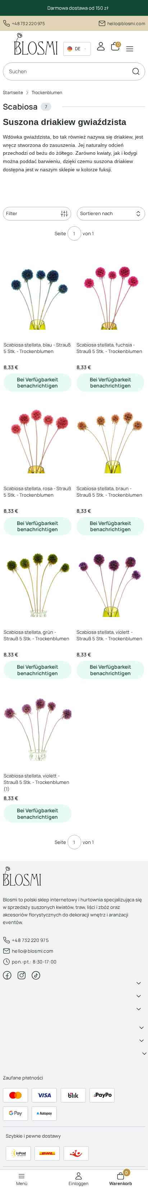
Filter (11, 213)
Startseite (13, 92)
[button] (135, 71)
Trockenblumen (47, 92)
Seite (60, 233)
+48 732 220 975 (28, 23)
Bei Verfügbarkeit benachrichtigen (37, 382)
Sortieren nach (96, 213)
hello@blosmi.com (126, 23)
